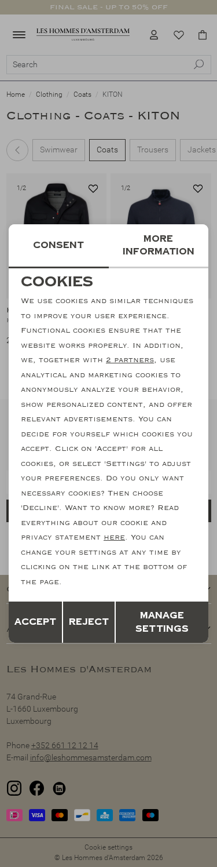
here (114, 537)
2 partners (130, 360)
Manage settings (162, 622)
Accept (35, 622)
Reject (89, 622)
